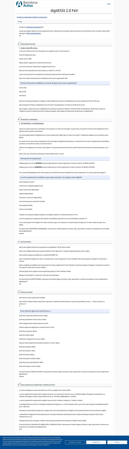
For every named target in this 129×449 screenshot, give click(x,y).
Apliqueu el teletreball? (26, 275)
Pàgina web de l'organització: (28, 63)
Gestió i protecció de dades (27, 190)
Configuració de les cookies (75, 442)
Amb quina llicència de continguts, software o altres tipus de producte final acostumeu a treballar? (48, 420)
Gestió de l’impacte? (25, 351)
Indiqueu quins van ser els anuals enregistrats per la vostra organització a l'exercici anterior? (50, 167)
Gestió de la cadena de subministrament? (31, 315)
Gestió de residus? (24, 335)
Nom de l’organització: (26, 55)
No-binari (22, 95)
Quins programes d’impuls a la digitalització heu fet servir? (36, 105)
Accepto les (30, 27)
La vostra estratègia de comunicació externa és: (33, 390)
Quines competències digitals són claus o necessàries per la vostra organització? (43, 259)
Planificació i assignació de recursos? (30, 339)
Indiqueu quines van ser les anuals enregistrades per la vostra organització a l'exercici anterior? (51, 163)
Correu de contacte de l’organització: (30, 66)
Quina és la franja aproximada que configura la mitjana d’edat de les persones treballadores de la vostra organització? (54, 101)
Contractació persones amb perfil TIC (30, 201)
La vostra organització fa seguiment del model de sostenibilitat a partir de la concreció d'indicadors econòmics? (52, 218)
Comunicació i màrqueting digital (29, 186)
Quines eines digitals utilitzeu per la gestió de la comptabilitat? (38, 247)
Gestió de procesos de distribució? (29, 362)
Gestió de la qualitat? (25, 347)
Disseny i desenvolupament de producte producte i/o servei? (37, 343)
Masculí (21, 92)
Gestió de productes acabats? (27, 358)
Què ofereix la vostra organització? (29, 298)
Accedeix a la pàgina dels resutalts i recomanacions (32, 17)
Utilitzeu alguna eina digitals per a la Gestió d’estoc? (34, 327)
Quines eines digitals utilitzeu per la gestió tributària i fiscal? (37, 251)
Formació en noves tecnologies (28, 197)
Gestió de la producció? (26, 331)
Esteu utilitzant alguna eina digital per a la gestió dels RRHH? (37, 255)
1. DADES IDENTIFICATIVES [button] (27, 44)
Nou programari (24, 205)
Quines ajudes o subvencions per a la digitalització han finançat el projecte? (41, 109)
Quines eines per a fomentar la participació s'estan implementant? (39, 154)
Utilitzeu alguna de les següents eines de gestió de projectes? (37, 271)
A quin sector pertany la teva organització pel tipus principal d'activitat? (40, 74)
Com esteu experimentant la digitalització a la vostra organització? (39, 135)
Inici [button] (21, 22)
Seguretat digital (24, 194)
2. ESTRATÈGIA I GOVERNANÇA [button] (29, 119)
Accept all (117, 442)
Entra (108, 4)
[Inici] (27, 4)
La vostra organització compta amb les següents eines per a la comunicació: (41, 394)
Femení (21, 88)
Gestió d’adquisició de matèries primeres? (31, 323)
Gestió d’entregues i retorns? (28, 366)
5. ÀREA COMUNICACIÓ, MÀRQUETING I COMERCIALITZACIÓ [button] (37, 385)
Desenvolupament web (26, 182)
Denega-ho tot (96, 442)
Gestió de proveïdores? (26, 319)
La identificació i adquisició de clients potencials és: (34, 414)
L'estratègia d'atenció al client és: (29, 404)
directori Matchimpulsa (34, 33)
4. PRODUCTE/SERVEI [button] (26, 292)
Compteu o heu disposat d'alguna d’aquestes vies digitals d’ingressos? (40, 215)
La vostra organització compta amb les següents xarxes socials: (38, 400)
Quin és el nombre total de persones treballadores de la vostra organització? (42, 78)
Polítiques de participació (33, 27)
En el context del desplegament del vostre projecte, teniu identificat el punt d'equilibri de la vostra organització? (53, 172)
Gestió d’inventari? (24, 354)
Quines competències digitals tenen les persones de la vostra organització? (41, 265)
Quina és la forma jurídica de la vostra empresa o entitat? (36, 70)
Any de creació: (23, 59)
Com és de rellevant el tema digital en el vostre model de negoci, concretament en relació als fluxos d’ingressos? (53, 222)
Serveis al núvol (23, 209)
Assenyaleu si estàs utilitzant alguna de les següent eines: (36, 410)
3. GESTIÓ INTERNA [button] (25, 242)
